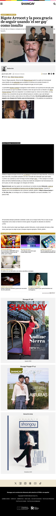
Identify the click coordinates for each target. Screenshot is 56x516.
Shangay (4, 14)
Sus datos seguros (36, 498)
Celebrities (12, 14)
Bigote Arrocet (28, 80)
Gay (9, 77)
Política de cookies (21, 501)
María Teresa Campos (17, 77)
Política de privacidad (48, 498)
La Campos (26, 174)
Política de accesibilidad (33, 501)
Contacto (13, 498)
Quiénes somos (6, 498)
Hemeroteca (20, 498)
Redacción (10, 68)
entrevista (17, 82)
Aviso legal (27, 498)
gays (35, 178)
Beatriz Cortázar (14, 87)
